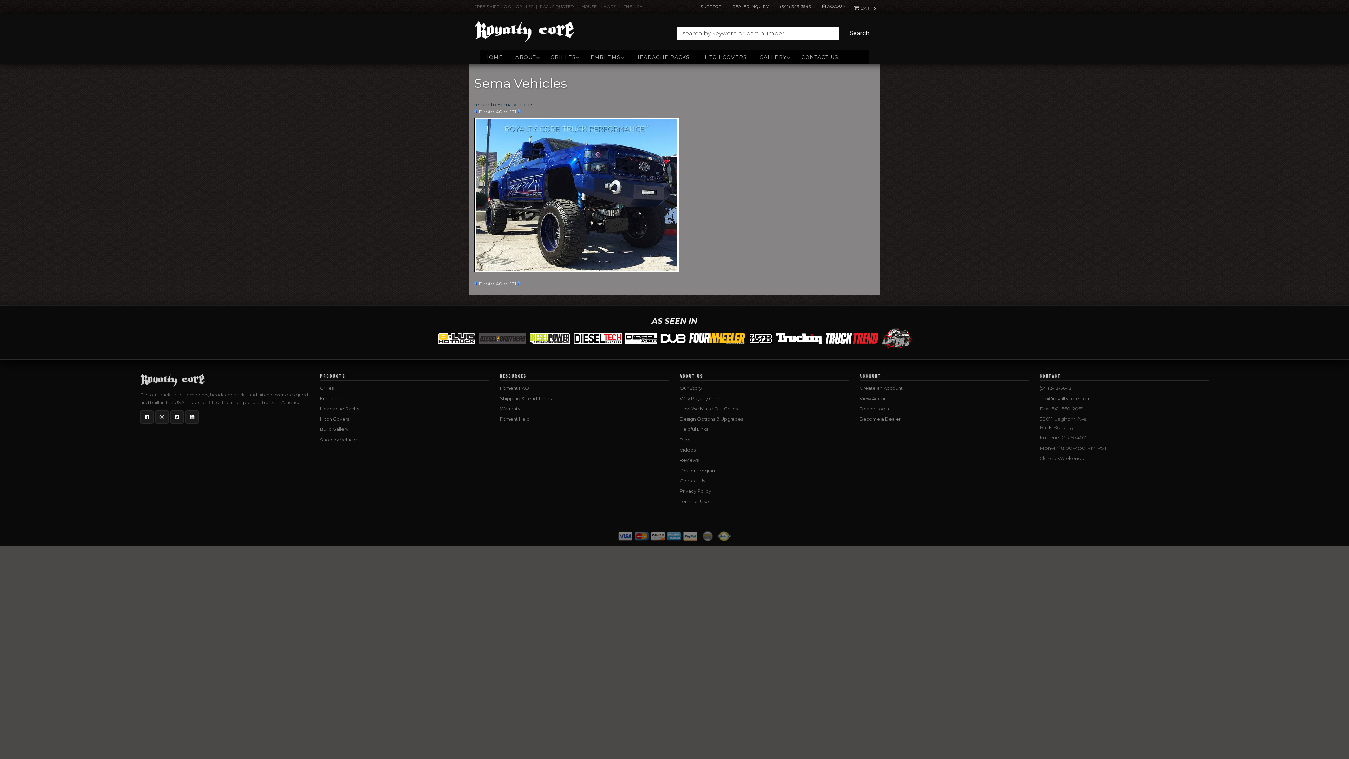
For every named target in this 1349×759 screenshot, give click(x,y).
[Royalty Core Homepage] (524, 32)
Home (493, 57)
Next (519, 111)
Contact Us (819, 57)
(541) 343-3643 (795, 6)
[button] (775, 33)
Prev (475, 111)
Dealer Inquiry (750, 6)
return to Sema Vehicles (503, 105)
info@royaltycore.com (1065, 398)
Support (711, 6)
